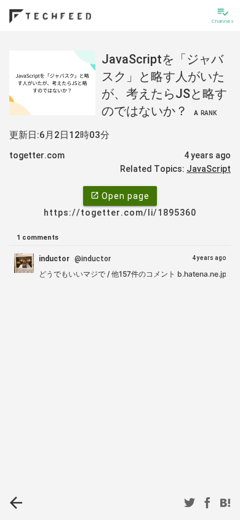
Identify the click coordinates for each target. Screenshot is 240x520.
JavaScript (208, 169)
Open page (120, 196)
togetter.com (37, 155)
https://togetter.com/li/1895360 (120, 212)
